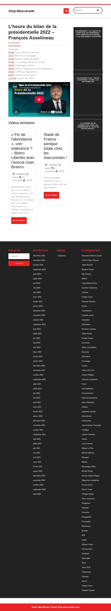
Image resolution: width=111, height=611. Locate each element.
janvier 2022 (38, 416)
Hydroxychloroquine (89, 398)
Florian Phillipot (88, 375)
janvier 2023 (38, 361)
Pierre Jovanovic (88, 499)
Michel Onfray (87, 471)
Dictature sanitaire (89, 329)
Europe (84, 366)
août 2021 (37, 439)
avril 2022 (37, 402)
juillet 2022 (37, 389)
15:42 (11, 55)
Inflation (85, 407)
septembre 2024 (39, 269)
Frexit (84, 384)
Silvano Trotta (87, 544)
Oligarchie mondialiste (90, 480)
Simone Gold (87, 549)
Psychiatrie (86, 522)
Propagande (86, 517)
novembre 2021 (39, 425)
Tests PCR (86, 567)
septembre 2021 (39, 434)
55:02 (11, 75)
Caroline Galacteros (89, 288)
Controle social (87, 315)
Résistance (86, 526)
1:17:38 (12, 78)
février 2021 (37, 467)
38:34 (11, 68)
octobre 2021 (38, 430)
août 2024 (37, 274)
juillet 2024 (37, 279)
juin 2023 (36, 338)
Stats (84, 563)
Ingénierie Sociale (89, 412)
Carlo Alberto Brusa (89, 283)
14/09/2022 (20, 174)
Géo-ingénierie (87, 389)
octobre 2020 (38, 485)
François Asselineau (90, 379)
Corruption (86, 320)
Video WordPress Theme (44, 607)
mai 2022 (36, 398)
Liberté (84, 439)
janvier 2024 (38, 306)
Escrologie (86, 361)
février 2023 (37, 357)
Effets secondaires (89, 347)
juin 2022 (36, 393)
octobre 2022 (38, 375)
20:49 (11, 59)
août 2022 (37, 384)
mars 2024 (37, 297)
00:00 (11, 52)
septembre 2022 (39, 379)
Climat (84, 306)
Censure (85, 292)
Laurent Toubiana (88, 434)
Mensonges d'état (89, 467)
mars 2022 (37, 407)
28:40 (11, 65)
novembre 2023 (39, 315)
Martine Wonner (88, 453)
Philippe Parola (88, 494)
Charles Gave (87, 297)
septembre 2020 (39, 489)
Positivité (85, 512)
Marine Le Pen (87, 448)
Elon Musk (86, 357)
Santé (84, 540)
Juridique (85, 430)
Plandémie (86, 503)
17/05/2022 (15, 43)
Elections (85, 352)
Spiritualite (86, 558)
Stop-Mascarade (21, 11)
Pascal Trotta (87, 489)
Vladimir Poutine (88, 590)
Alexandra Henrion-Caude (92, 256)
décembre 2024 (39, 256)
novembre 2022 (39, 370)
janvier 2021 (38, 471)
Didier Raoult (87, 334)
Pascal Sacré (87, 485)
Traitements (86, 572)
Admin (15, 177)
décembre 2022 (39, 366)
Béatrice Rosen (88, 269)
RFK (83, 535)
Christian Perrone (88, 302)
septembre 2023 (39, 324)
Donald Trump (87, 338)
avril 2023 (37, 347)
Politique (85, 508)
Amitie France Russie (90, 260)
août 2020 (37, 494)
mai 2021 (36, 453)
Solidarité (85, 554)
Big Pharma (86, 274)
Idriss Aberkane (88, 402)
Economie (86, 343)
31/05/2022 (53, 165)
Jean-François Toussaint (91, 425)
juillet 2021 (37, 444)
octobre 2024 (38, 265)
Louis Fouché (87, 444)
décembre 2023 (39, 311)
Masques (85, 457)
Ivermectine (86, 421)
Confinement (87, 311)
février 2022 (37, 412)
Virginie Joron (87, 586)
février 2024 (37, 302)
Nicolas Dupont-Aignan (91, 476)
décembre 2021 (39, 421)
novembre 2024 (39, 260)
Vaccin (84, 581)
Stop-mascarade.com (69, 607)
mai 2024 (36, 288)
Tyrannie (85, 577)
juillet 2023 (37, 334)
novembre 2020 (39, 480)
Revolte (85, 531)
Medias (84, 462)
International (86, 416)
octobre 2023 (38, 320)
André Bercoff (87, 265)
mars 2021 (37, 462)
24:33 (11, 62)
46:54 (11, 72)
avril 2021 (37, 457)
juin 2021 (36, 448)
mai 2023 (36, 343)
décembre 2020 (39, 476)
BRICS (84, 279)
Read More (20, 221)
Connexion (61, 256)
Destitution (86, 324)
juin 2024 (36, 283)
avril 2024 (37, 292)
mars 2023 (37, 352)
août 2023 (37, 329)
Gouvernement (87, 393)
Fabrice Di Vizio (88, 370)
